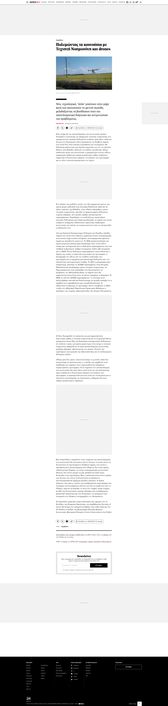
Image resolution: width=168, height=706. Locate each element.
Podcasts (43, 673)
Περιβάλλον (59, 40)
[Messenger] (67, 128)
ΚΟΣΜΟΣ (68, 2)
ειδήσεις (105, 535)
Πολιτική (28, 667)
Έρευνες (28, 689)
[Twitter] (62, 128)
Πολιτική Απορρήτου (61, 673)
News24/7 (88, 665)
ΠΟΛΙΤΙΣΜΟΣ (92, 2)
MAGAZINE (82, 2)
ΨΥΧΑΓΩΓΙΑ (102, 2)
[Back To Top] (139, 704)
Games (65, 541)
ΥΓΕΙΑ (109, 2)
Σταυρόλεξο (83, 541)
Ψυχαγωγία (29, 681)
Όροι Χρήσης (59, 670)
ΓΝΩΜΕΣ (75, 2)
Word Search (106, 541)
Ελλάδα (28, 665)
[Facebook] (58, 128)
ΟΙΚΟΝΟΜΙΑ (60, 2)
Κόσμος (28, 670)
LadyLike (88, 673)
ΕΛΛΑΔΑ (44, 2)
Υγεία (27, 686)
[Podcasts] (133, 2)
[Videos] (130, 2)
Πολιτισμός (29, 678)
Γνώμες (28, 673)
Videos (43, 675)
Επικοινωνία (59, 675)
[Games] (137, 2)
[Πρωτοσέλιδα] (127, 2)
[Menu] (27, 2)
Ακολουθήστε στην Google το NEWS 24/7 (70, 535)
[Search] (140, 2)
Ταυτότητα (58, 667)
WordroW (97, 541)
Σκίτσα (42, 670)
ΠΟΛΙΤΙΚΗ (51, 2)
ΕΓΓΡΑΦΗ (129, 667)
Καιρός (114, 2)
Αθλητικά (28, 683)
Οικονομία (29, 675)
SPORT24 (88, 667)
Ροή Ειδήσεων (44, 665)
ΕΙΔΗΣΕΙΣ (122, 2)
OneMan (88, 670)
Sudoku (90, 541)
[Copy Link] (71, 128)
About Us (58, 665)
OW (87, 675)
